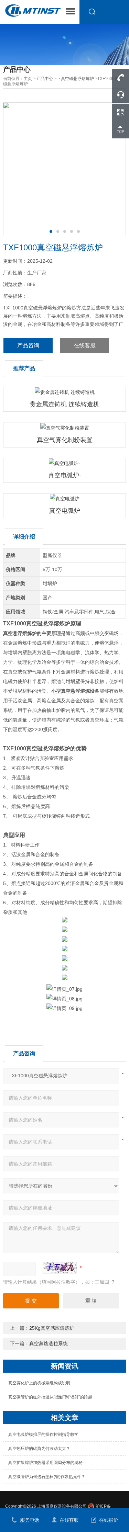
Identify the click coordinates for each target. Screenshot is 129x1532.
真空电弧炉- (64, 475)
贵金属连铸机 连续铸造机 (64, 404)
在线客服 (85, 345)
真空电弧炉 (64, 510)
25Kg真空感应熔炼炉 (51, 1328)
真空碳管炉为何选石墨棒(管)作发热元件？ (46, 1476)
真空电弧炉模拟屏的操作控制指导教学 (43, 1434)
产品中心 (44, 78)
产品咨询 (28, 345)
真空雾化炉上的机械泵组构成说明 (39, 1383)
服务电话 (25, 1520)
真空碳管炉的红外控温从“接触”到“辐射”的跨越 (50, 1397)
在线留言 (104, 1520)
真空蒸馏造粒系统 (48, 1343)
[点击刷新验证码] (60, 1267)
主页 (28, 78)
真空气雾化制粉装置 (65, 439)
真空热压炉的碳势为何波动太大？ (39, 1448)
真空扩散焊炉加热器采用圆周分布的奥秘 (45, 1462)
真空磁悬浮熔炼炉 (77, 78)
